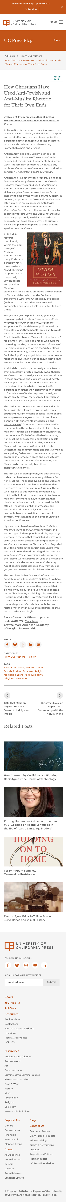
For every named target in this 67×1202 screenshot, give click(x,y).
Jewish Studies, (13, 671)
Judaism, (28, 671)
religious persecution (16, 678)
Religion (31, 656)
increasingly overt (45, 130)
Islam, (21, 667)
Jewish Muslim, (34, 667)
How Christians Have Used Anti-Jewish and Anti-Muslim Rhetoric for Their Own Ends (33, 62)
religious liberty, (34, 674)
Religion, (39, 671)
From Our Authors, (14, 656)
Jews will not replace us (45, 337)
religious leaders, (13, 674)
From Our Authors (31, 55)
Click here (31, 621)
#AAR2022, (10, 667)
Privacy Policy (49, 1194)
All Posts (10, 55)
